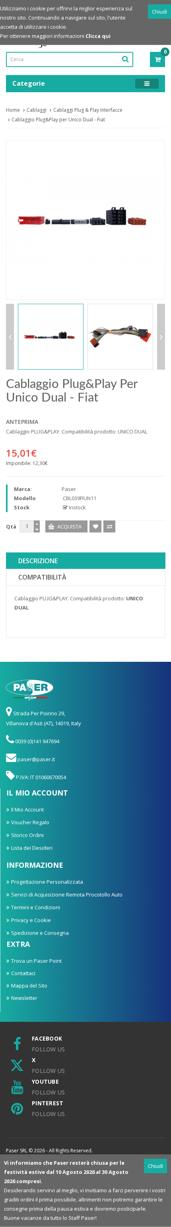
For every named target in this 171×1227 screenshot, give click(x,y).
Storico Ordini (27, 835)
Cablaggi (37, 110)
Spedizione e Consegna (40, 932)
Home (13, 110)
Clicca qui (98, 36)
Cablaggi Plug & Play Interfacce (87, 110)
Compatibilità (42, 577)
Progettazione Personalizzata (47, 881)
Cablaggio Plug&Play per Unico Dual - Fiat (58, 119)
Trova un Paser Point (36, 960)
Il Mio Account (27, 809)
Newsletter (24, 997)
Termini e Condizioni (35, 907)
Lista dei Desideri (31, 847)
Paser (69, 489)
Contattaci (23, 973)
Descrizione (38, 560)
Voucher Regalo (30, 822)
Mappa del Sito (29, 985)
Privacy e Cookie (31, 920)
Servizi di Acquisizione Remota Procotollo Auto (66, 894)
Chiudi (159, 11)
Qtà (11, 526)
